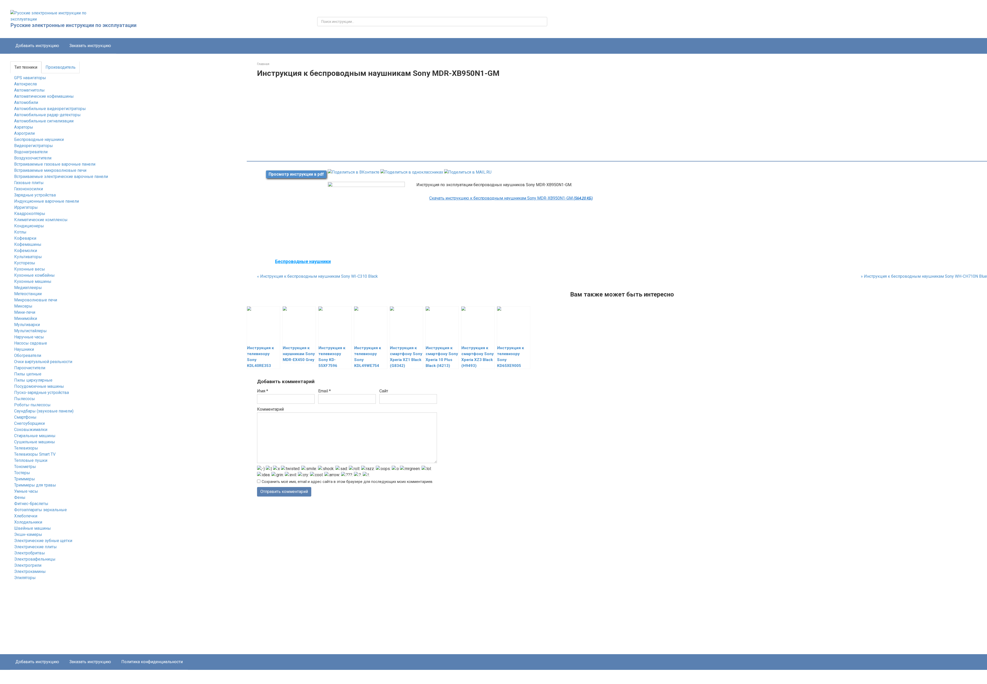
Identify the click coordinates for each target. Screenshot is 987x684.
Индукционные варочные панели (46, 201)
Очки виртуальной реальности (43, 361)
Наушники (24, 349)
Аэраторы (23, 127)
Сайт (383, 391)
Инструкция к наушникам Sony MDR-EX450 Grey (299, 354)
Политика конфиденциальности (152, 661)
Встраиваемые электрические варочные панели (61, 176)
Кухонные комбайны (34, 275)
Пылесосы (24, 398)
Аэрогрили (24, 133)
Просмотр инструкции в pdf (296, 174)
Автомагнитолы (29, 90)
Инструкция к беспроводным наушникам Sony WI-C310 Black (317, 276)
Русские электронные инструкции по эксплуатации (73, 25)
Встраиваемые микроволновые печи (50, 170)
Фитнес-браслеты (31, 503)
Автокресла (25, 84)
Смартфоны (25, 417)
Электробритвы (29, 553)
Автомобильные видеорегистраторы (50, 108)
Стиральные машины (35, 435)
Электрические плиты (35, 546)
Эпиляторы (25, 577)
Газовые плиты (29, 182)
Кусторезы (24, 262)
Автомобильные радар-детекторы (47, 114)
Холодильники (28, 522)
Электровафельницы (35, 559)
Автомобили (26, 102)
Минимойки (25, 318)
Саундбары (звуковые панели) (44, 411)
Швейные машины (32, 528)
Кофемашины (27, 244)
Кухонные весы (29, 269)
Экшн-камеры (28, 534)
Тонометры (25, 466)
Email (324, 391)
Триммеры (24, 478)
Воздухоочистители (32, 158)
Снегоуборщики (29, 423)
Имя (262, 391)
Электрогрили (27, 565)
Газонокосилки (28, 188)
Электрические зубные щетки (43, 540)
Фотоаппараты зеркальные (40, 509)
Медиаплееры (28, 287)
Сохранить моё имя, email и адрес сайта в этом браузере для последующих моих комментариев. (347, 482)
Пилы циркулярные (33, 380)
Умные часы (26, 491)
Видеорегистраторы (33, 145)
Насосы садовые (30, 343)
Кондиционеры (29, 225)
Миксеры (23, 306)
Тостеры (22, 472)
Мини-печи (24, 312)
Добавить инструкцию (37, 45)
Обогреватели (27, 355)
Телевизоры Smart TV (35, 454)
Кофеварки (25, 238)
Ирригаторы (26, 207)
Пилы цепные (27, 374)
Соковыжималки (30, 429)
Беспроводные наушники (39, 139)
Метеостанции (28, 293)
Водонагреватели (31, 151)
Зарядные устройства (35, 195)
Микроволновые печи (35, 300)
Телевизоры (26, 448)
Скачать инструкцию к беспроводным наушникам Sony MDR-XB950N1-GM (511, 198)
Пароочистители (29, 367)
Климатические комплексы (41, 219)
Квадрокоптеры (29, 213)
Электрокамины (30, 571)
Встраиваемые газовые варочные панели (54, 164)
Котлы (20, 232)
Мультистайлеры (30, 330)
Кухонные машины (32, 281)
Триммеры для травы (35, 485)
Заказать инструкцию (90, 45)
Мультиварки (27, 324)
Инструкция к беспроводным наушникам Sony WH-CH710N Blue (924, 276)
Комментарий (270, 409)
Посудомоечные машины (39, 386)
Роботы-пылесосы (32, 404)
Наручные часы (29, 337)
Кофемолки (25, 250)
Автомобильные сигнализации (44, 121)
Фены (19, 497)
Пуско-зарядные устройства (41, 392)
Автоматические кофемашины (44, 96)
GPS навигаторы (30, 77)
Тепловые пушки (30, 460)
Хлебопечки (25, 516)
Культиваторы (28, 256)
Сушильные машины (34, 441)
